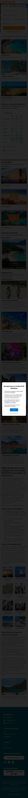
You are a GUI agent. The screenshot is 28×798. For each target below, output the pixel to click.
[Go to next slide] (24, 254)
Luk (14, 410)
